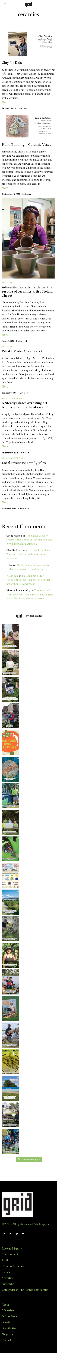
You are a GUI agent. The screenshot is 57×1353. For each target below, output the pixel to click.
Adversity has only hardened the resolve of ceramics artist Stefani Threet (27, 291)
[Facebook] (4, 1233)
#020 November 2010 (14, 458)
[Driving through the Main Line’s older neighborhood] (9, 928)
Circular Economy (13, 1266)
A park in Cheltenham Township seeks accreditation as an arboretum (28, 554)
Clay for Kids (12, 62)
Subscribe (8, 1284)
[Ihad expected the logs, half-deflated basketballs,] (9, 1035)
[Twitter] (10, 1233)
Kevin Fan (12, 575)
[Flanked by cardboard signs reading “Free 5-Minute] (9, 1141)
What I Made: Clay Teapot (22, 351)
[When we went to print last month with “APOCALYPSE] (9, 715)
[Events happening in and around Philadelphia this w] (9, 742)
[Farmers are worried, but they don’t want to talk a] (9, 1088)
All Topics (8, 282)
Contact (6, 1340)
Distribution (9, 1328)
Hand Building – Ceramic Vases (26, 144)
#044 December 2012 (13, 398)
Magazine (8, 1334)
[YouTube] (23, 1233)
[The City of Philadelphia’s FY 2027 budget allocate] (9, 769)
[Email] (29, 1233)
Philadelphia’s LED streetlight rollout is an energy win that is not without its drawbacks (29, 580)
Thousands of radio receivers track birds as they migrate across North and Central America (30, 539)
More (5, 102)
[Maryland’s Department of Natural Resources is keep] (9, 849)
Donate (6, 1322)
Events (6, 1272)
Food (5, 1260)
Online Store (9, 1316)
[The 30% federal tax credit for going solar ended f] (9, 689)
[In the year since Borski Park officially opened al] (9, 902)
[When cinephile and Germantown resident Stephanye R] (9, 662)
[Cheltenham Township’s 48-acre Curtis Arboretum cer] (9, 822)
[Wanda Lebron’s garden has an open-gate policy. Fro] (9, 955)
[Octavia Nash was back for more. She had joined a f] (9, 981)
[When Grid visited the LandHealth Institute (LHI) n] (9, 1114)
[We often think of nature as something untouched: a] (9, 1008)
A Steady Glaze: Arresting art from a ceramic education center (27, 405)
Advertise (8, 1278)
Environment (10, 1254)
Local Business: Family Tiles (24, 463)
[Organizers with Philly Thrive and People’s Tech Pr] (9, 636)
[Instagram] (16, 1233)
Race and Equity (12, 1248)
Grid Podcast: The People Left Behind (25, 1290)
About (5, 1305)
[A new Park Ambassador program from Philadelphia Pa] (9, 795)
